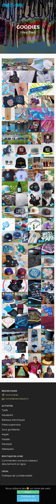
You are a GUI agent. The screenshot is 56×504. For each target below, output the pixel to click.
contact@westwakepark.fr (17, 399)
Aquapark (7, 415)
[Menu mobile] (51, 5)
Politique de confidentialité (28, 498)
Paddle (6, 439)
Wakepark (8, 449)
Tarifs (5, 410)
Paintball (7, 444)
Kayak (5, 434)
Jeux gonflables (11, 429)
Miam (28, 492)
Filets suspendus (11, 424)
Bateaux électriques (13, 419)
